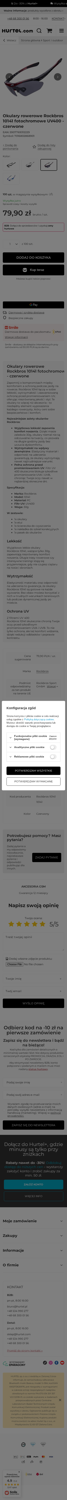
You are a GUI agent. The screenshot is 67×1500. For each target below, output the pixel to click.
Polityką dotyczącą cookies (39, 719)
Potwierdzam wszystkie (33, 770)
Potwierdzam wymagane (33, 781)
